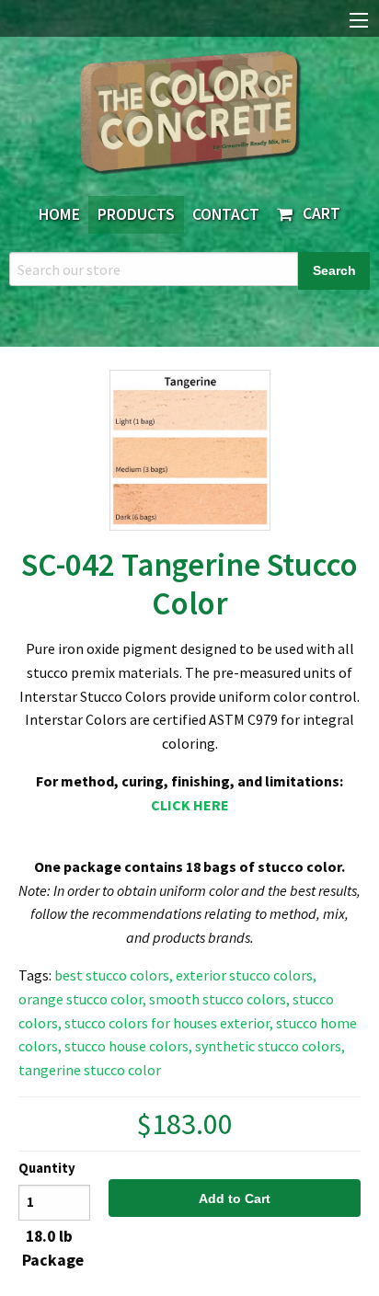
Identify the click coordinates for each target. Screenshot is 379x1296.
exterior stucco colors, (246, 975)
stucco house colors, (128, 1046)
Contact (225, 214)
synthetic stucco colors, (270, 1046)
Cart (317, 213)
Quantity (46, 1168)
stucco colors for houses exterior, (168, 1023)
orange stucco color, (82, 999)
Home (59, 214)
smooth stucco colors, (219, 999)
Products (136, 214)
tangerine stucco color (89, 1070)
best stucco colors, (113, 975)
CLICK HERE (190, 805)
